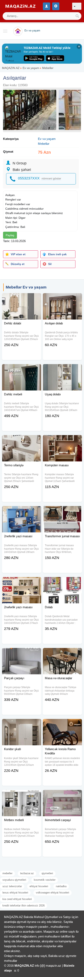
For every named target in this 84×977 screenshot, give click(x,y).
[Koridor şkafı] (21, 724)
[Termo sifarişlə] (21, 440)
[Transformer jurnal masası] (62, 511)
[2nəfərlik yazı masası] (21, 582)
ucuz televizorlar (12, 886)
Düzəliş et (17, 264)
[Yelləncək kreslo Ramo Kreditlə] (62, 724)
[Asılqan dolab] (62, 298)
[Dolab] (62, 582)
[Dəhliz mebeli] (21, 369)
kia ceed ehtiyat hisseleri (17, 899)
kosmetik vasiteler (44, 879)
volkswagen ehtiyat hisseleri (52, 892)
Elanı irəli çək (57, 254)
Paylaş (10, 235)
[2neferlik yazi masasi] (21, 511)
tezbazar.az (27, 873)
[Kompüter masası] (62, 440)
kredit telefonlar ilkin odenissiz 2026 (23, 905)
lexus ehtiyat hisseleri (15, 892)
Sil (50, 264)
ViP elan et (18, 254)
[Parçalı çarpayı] (21, 653)
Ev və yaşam (31, 68)
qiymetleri (47, 873)
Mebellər (47, 68)
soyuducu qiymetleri (14, 879)
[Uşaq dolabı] (62, 369)
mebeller (7, 873)
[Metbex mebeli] (21, 795)
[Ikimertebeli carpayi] (62, 795)
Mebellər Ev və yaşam (26, 287)
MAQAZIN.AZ (11, 68)
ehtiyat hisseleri (39, 886)
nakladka (61, 886)
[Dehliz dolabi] (21, 298)
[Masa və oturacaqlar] (62, 653)
